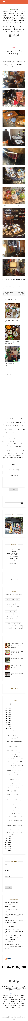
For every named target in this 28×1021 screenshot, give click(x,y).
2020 (7, 704)
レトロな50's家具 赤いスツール (12, 364)
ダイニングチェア (13, 611)
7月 (8, 722)
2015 (7, 844)
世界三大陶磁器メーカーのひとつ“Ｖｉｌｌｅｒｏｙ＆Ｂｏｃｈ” (17, 645)
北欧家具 (20, 628)
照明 (10, 286)
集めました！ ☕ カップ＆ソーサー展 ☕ (12, 342)
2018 (7, 708)
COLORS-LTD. (8, 904)
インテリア (17, 601)
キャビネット (19, 604)
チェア (7, 616)
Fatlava (7, 599)
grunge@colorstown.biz (8, 432)
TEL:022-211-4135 (19, 426)
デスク (7, 618)
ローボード (8, 625)
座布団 (20, 625)
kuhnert (12, 599)
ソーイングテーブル (14, 609)
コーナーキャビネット (10, 606)
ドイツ (16, 618)
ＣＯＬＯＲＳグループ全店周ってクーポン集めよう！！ (17, 652)
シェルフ (17, 606)
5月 (8, 726)
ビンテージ (8, 623)
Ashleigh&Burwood (17, 594)
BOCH (7, 597)
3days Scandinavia (9, 920)
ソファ (7, 611)
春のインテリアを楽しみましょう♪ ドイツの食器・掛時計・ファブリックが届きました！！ (15, 808)
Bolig (6, 925)
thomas (11, 601)
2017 (7, 710)
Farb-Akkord (8, 935)
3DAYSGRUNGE (8, 594)
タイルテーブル (17, 613)
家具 (12, 625)
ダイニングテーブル (9, 613)
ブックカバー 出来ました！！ (14, 829)
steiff (7, 601)
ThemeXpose (12, 1017)
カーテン (13, 604)
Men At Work (8, 944)
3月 (8, 836)
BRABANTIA (12, 597)
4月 (8, 728)
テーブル (16, 616)
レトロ (19, 623)
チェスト (11, 616)
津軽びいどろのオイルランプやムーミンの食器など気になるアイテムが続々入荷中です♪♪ (14, 737)
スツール (7, 609)
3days (6, 908)
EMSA (17, 597)
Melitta (18, 599)
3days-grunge (18, 1016)
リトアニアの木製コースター (14, 813)
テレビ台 (11, 618)
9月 (8, 718)
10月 (9, 716)
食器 (12, 286)
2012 (7, 850)
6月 (8, 724)
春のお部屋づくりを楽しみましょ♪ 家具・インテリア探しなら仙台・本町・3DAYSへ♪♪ (15, 752)
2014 (7, 846)
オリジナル (8, 604)
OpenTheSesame (9, 914)
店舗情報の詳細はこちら (14, 563)
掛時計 (13, 47)
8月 (8, 720)
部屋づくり (15, 628)
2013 (7, 848)
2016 (7, 842)
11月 (9, 714)
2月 (8, 838)
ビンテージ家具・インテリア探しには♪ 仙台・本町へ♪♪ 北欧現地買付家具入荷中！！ (15, 785)
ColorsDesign (8, 941)
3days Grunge (8, 929)
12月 (9, 712)
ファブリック (14, 623)
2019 (7, 706)
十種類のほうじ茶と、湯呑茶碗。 (12, 321)
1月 (8, 840)
